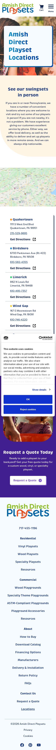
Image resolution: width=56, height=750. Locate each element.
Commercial (28, 580)
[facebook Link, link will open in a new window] (22, 745)
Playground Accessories (28, 611)
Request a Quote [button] (25, 480)
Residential (28, 538)
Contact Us (28, 693)
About (28, 629)
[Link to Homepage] (17, 8)
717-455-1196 (28, 528)
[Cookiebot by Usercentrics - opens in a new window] (39, 338)
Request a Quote (28, 701)
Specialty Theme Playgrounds (28, 595)
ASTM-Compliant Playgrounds (28, 603)
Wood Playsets (28, 554)
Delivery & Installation (28, 667)
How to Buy (28, 636)
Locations (28, 709)
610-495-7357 (18, 291)
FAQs (28, 683)
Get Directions (20, 239)
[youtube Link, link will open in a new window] (39, 745)
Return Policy (28, 675)
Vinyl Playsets (28, 546)
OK (28, 399)
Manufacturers (28, 660)
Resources (28, 569)
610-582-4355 (19, 262)
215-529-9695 (18, 233)
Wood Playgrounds (28, 587)
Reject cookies (28, 409)
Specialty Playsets (28, 562)
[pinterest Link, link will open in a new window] (30, 745)
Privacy (28, 730)
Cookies (28, 736)
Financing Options (28, 652)
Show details (39, 389)
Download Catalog (28, 644)
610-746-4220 (18, 319)
